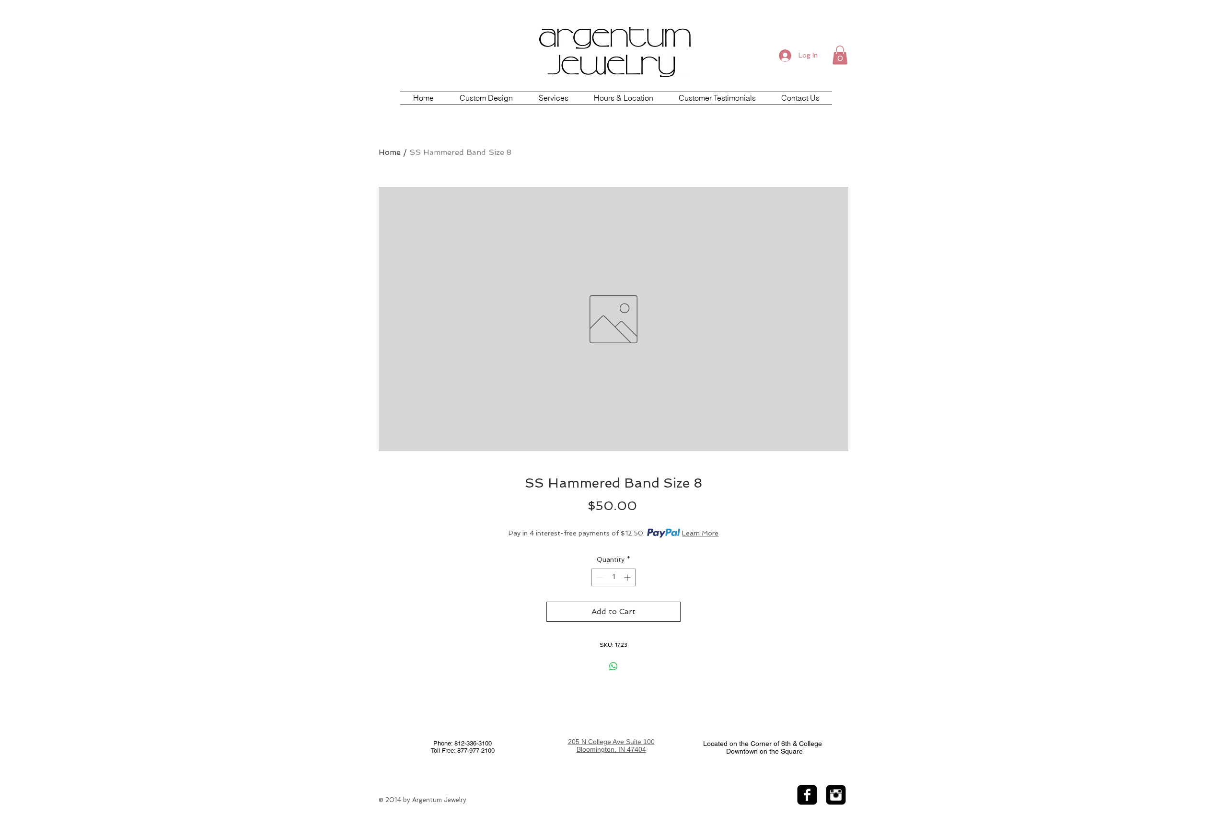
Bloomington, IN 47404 (611, 749)
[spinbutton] (613, 577)
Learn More (700, 533)
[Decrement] (599, 577)
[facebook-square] (807, 795)
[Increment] (628, 577)
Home (390, 152)
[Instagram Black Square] (836, 795)
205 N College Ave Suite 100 (611, 741)
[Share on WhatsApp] (613, 666)
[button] (840, 55)
